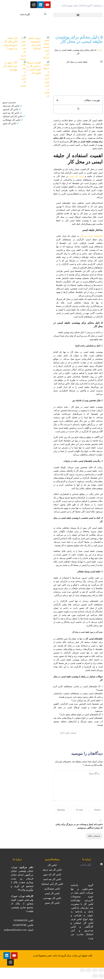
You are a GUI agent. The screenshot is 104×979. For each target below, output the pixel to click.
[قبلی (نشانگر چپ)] (101, 976)
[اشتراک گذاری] (89, 970)
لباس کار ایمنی (76, 176)
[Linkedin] (40, 4)
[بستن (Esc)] (82, 970)
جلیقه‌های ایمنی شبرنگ (92, 236)
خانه (100, 50)
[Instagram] (33, 4)
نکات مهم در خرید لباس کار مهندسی (10, 66)
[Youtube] (47, 4)
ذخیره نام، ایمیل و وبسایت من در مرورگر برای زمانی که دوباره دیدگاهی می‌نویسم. (79, 826)
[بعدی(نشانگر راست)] (95, 976)
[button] (78, 15)
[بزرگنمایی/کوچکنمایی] (101, 970)
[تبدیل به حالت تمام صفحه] (95, 970)
